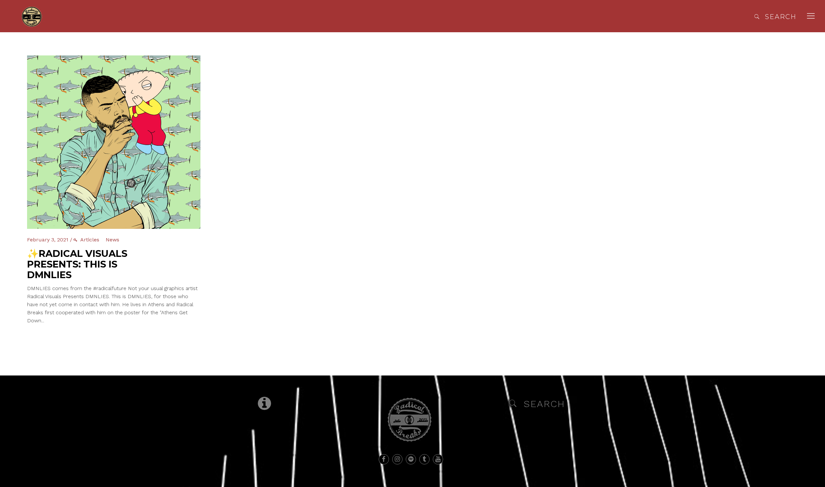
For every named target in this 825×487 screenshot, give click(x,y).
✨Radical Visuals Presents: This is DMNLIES (77, 264)
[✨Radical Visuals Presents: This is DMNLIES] (113, 59)
